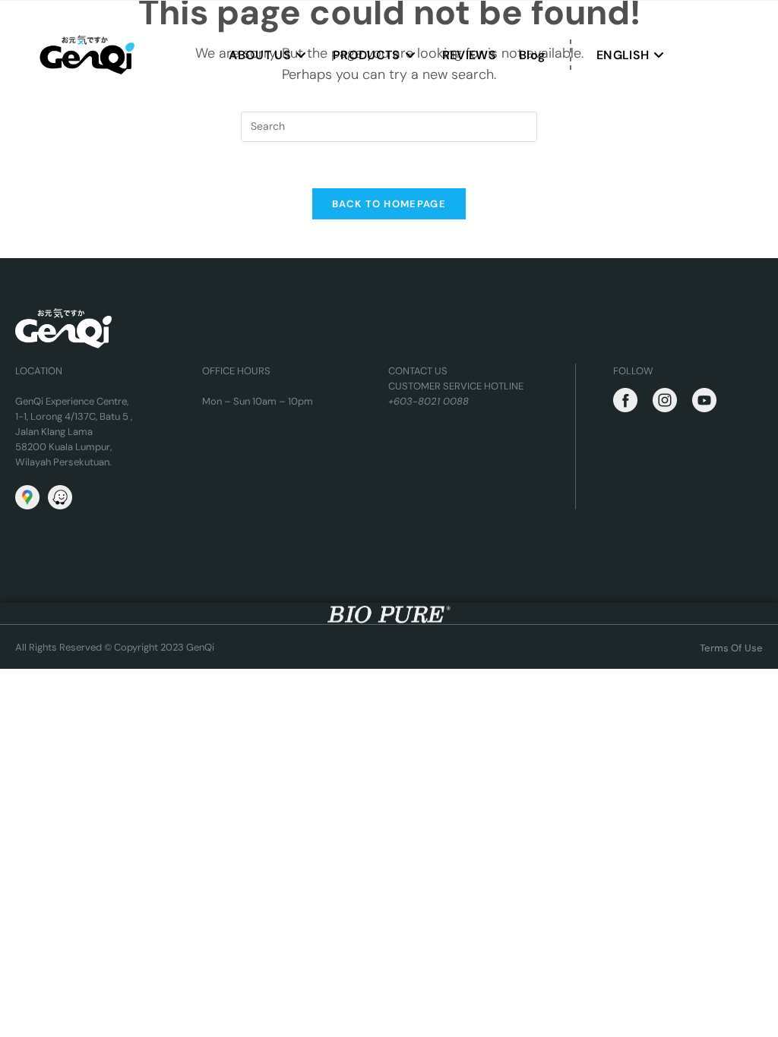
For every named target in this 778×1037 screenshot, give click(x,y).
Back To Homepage (389, 203)
